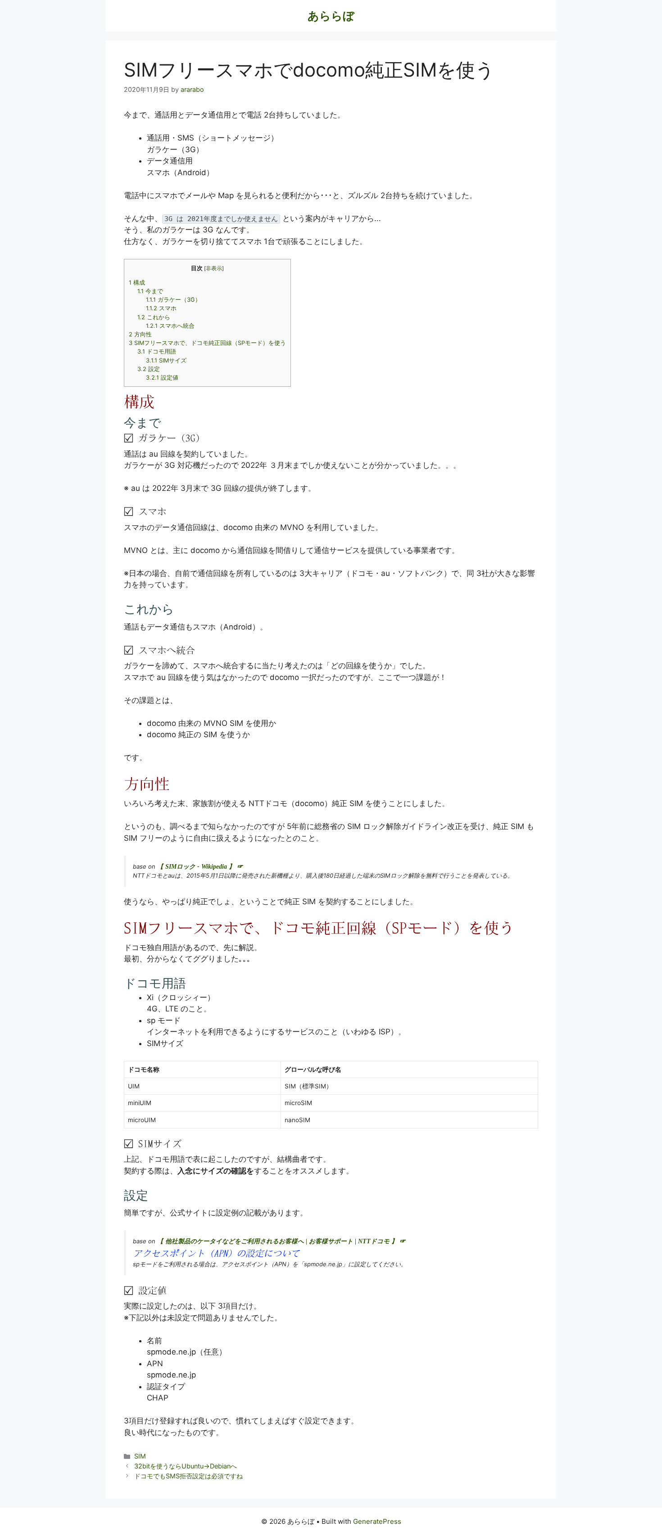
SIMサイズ (166, 360)
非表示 (214, 268)
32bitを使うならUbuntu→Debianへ (185, 1466)
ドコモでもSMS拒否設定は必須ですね (188, 1476)
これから (153, 317)
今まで (150, 291)
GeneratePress (377, 1521)
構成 (137, 282)
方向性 (140, 334)
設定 (148, 369)
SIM (140, 1456)
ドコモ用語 (156, 351)
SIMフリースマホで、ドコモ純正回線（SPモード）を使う (207, 343)
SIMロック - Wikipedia (196, 866)
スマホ (161, 308)
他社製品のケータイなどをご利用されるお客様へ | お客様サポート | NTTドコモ (277, 1241)
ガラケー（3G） (173, 299)
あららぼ (331, 16)
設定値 (162, 377)
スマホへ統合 (170, 325)
